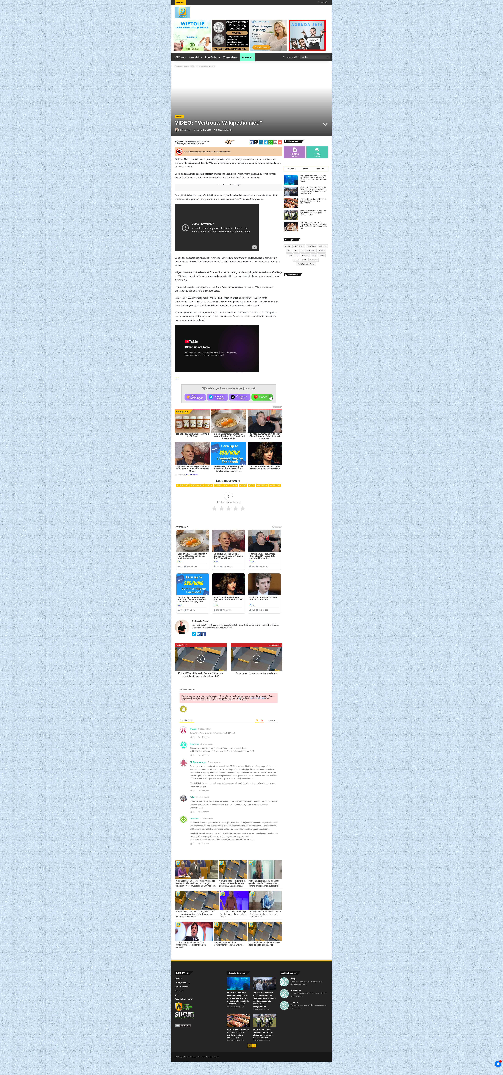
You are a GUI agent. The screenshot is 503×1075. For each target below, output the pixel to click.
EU (295, 251)
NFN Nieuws (180, 57)
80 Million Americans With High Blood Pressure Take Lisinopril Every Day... (265, 436)
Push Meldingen (212, 57)
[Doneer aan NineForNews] (262, 397)
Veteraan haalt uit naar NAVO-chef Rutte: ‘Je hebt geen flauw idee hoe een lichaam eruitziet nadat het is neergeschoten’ (313, 190)
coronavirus (311, 246)
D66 (289, 251)
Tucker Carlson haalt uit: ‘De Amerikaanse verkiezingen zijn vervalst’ (191, 945)
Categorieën (194, 57)
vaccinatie (313, 260)
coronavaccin (299, 246)
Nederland (310, 251)
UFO (296, 260)
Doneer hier (247, 57)
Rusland (305, 255)
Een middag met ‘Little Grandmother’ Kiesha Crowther (229, 943)
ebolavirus (197, 485)
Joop (293, 979)
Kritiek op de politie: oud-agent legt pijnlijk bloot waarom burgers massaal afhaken (313, 212)
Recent (306, 168)
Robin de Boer (185, 130)
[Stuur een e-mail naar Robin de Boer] (194, 635)
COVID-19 (323, 246)
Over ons (178, 979)
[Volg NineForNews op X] (240, 397)
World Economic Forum (306, 264)
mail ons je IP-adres (258, 698)
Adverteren (179, 991)
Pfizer (290, 255)
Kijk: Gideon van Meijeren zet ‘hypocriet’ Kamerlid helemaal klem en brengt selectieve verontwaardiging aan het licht (195, 883)
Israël (218, 485)
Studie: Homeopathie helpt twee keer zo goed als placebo (264, 943)
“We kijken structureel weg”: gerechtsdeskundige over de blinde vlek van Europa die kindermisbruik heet (313, 225)
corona (287, 246)
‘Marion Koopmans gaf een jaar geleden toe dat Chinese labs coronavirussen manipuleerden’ (263, 883)
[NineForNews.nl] (180, 11)
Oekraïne (321, 251)
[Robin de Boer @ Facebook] (203, 635)
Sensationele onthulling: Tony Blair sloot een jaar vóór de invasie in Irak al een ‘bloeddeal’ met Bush (195, 914)
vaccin (304, 260)
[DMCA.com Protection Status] (199, 1026)
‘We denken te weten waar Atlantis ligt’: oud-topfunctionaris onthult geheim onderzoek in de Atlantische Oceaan (313, 178)
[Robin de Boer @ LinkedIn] (199, 635)
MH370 (243, 485)
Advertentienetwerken (184, 999)
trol (251, 485)
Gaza (209, 485)
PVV (297, 255)
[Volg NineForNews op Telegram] (217, 397)
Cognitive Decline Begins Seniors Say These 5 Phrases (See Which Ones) (192, 468)
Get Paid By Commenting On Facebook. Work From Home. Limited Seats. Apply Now (228, 468)
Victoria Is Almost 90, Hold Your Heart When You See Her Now (264, 467)
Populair (291, 168)
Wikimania (262, 485)
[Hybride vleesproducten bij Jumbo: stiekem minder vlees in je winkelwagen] (291, 203)
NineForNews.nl (192, 475)
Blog (177, 995)
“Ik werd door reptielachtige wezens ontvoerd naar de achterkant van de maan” (232, 883)
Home (178, 66)
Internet (185, 66)
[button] (195, 397)
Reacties (320, 168)
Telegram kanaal (230, 57)
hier (240, 698)
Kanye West (230, 485)
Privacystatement (182, 983)
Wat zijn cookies (181, 987)
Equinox (294, 1002)
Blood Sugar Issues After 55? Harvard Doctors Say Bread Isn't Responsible (229, 436)
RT (177, 379)
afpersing (182, 485)
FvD (301, 251)
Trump (321, 255)
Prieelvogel (296, 990)
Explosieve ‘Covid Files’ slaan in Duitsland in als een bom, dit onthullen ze (265, 914)
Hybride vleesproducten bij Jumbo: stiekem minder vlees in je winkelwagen (313, 201)
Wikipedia (275, 485)
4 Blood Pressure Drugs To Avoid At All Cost (192, 435)
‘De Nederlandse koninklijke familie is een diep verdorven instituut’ (234, 914)
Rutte (314, 255)
